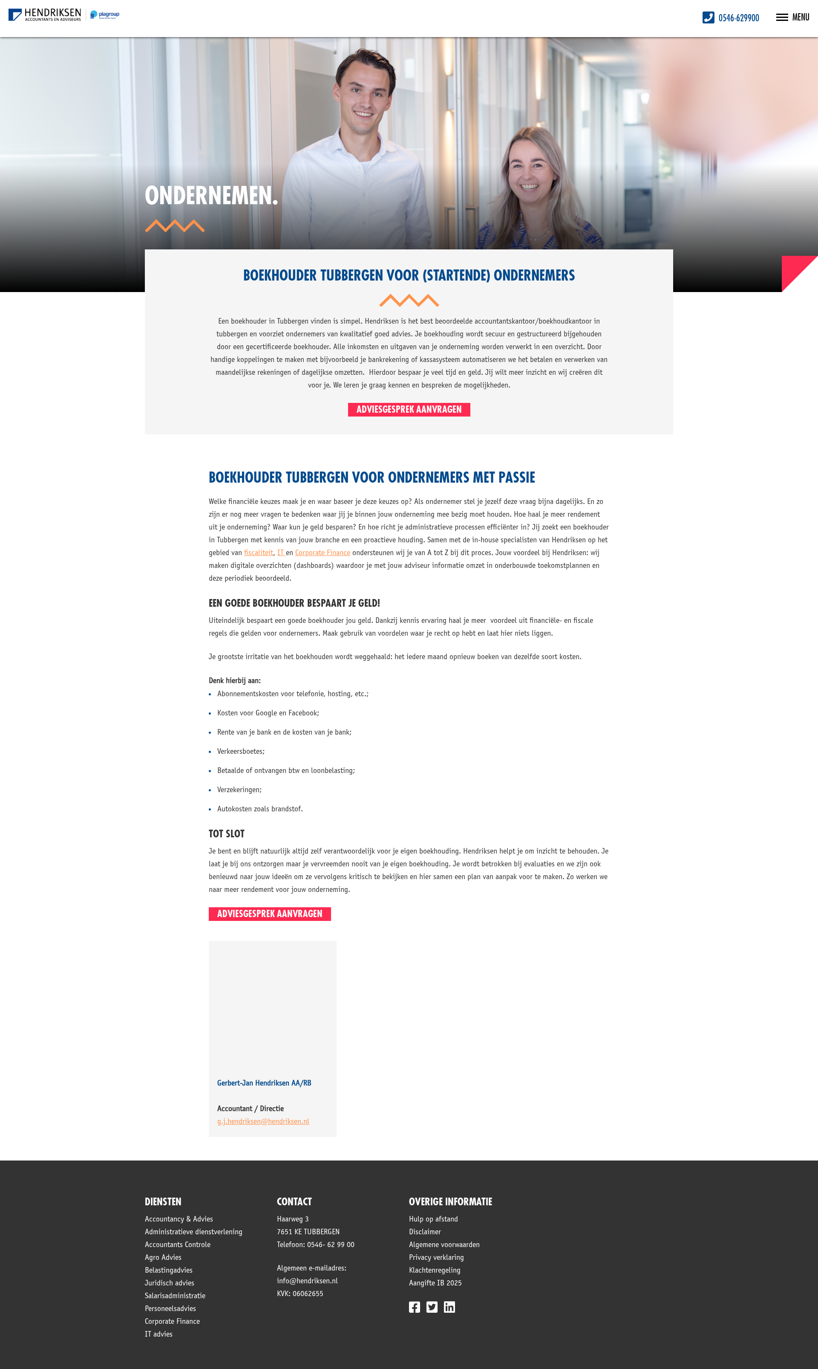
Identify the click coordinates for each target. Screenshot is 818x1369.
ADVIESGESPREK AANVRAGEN (409, 409)
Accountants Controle (177, 1245)
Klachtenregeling (435, 1271)
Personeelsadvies (170, 1309)
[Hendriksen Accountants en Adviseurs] (64, 15)
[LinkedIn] (449, 1307)
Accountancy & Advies (179, 1220)
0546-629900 (738, 18)
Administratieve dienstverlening (193, 1232)
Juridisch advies (169, 1284)
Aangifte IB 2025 (435, 1284)
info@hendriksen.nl (307, 1281)
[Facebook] (414, 1307)
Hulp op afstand (433, 1220)
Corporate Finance (172, 1322)
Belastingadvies (169, 1271)
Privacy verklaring (436, 1258)
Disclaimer (425, 1232)
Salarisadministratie (175, 1296)
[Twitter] (432, 1307)
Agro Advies (163, 1258)
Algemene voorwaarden (444, 1245)
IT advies (159, 1335)
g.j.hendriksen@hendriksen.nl (263, 1122)
